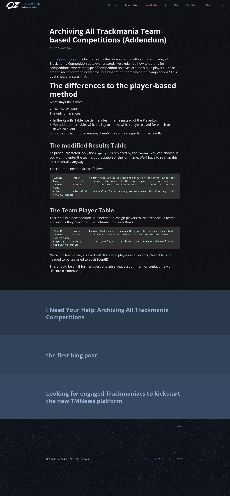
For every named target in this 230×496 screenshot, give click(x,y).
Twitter (113, 5)
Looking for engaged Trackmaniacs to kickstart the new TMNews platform (113, 397)
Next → (180, 426)
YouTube (152, 5)
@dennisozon (162, 458)
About (209, 5)
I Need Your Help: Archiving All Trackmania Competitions (107, 313)
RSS (146, 458)
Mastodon (132, 5)
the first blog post (71, 355)
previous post (69, 59)
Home (180, 458)
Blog (176, 5)
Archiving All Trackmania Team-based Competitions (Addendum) (108, 35)
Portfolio (192, 5)
